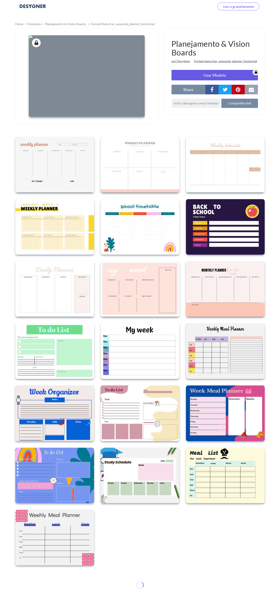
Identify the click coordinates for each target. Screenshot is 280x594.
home (19, 24)
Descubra (34, 24)
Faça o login (201, 6)
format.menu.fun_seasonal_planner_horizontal (122, 24)
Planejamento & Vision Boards (66, 24)
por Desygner (181, 61)
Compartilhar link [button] (239, 103)
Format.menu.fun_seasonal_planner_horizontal (225, 61)
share (188, 89)
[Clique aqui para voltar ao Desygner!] (32, 9)
